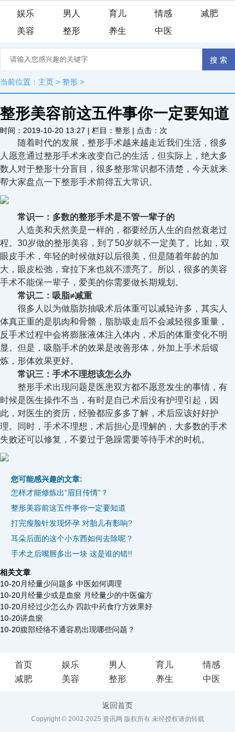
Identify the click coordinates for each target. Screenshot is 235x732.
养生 (117, 30)
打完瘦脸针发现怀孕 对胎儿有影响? (71, 523)
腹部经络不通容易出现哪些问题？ (77, 629)
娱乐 (25, 13)
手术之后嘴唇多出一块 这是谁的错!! (71, 553)
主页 (46, 81)
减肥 (209, 13)
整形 (71, 30)
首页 (23, 664)
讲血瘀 (31, 618)
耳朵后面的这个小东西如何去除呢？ (72, 538)
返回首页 (117, 705)
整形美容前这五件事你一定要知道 (68, 507)
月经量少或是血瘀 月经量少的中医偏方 (86, 595)
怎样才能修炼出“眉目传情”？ (59, 492)
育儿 (117, 13)
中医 (163, 30)
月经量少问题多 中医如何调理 (71, 583)
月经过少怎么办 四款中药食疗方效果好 (86, 606)
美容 (25, 30)
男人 (71, 13)
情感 (163, 13)
